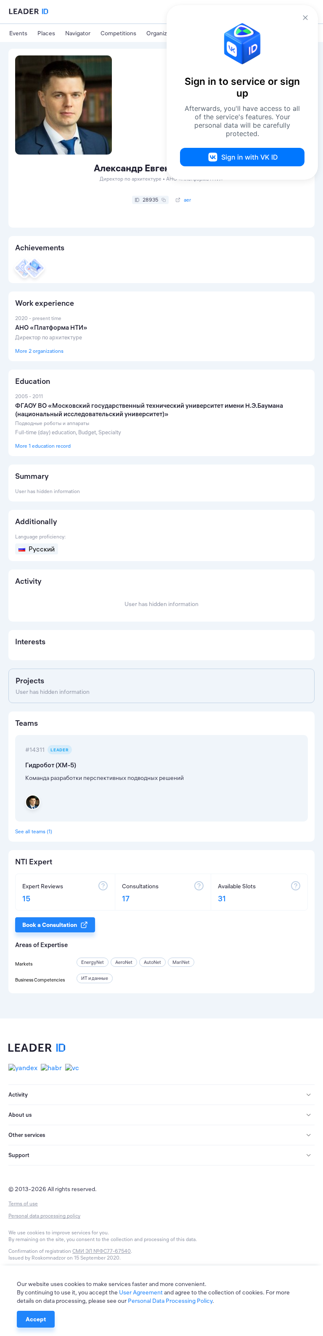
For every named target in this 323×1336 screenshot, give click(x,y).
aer (187, 199)
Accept (36, 1319)
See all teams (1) (33, 831)
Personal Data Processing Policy (170, 1301)
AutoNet (152, 962)
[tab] (161, 1095)
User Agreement (141, 1292)
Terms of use (23, 1203)
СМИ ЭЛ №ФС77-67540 (101, 1251)
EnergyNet (92, 962)
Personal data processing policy (44, 1216)
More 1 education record (43, 446)
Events (18, 33)
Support (18, 1155)
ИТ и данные (94, 978)
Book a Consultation (49, 925)
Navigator (77, 33)
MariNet (181, 962)
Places (46, 33)
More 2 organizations (39, 351)
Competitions (118, 33)
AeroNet (123, 962)
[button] (161, 1095)
